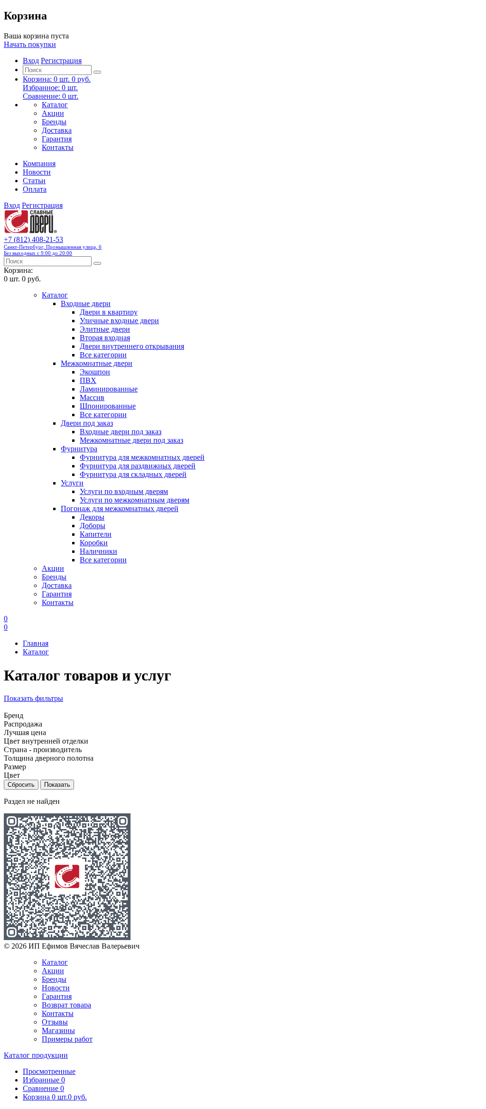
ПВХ (88, 380)
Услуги (72, 483)
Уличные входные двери (119, 321)
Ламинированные (109, 389)
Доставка (57, 130)
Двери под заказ (87, 423)
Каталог (55, 105)
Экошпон (95, 372)
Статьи (34, 181)
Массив (92, 397)
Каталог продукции (36, 1055)
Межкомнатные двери (96, 363)
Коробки (94, 543)
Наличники (98, 551)
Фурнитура (79, 449)
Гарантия (57, 139)
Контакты (58, 147)
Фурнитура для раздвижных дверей (138, 466)
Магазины (58, 1030)
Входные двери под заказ (120, 432)
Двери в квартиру (109, 312)
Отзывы (55, 1022)
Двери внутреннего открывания (132, 346)
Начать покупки (30, 44)
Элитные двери (105, 329)
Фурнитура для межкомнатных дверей (142, 457)
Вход (31, 60)
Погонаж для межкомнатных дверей (119, 508)
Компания (39, 163)
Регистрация (61, 60)
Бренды (54, 122)
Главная (35, 643)
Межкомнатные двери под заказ (131, 440)
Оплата (35, 189)
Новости (37, 172)
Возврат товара (66, 1005)
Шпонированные (108, 406)
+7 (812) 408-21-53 (53, 245)
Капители (96, 534)
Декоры (92, 517)
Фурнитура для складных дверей (133, 474)
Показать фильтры (33, 698)
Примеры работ (67, 1039)
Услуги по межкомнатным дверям (134, 500)
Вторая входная (105, 338)
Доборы (92, 526)
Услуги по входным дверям (124, 491)
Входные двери (86, 303)
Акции (53, 113)
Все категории (103, 355)
